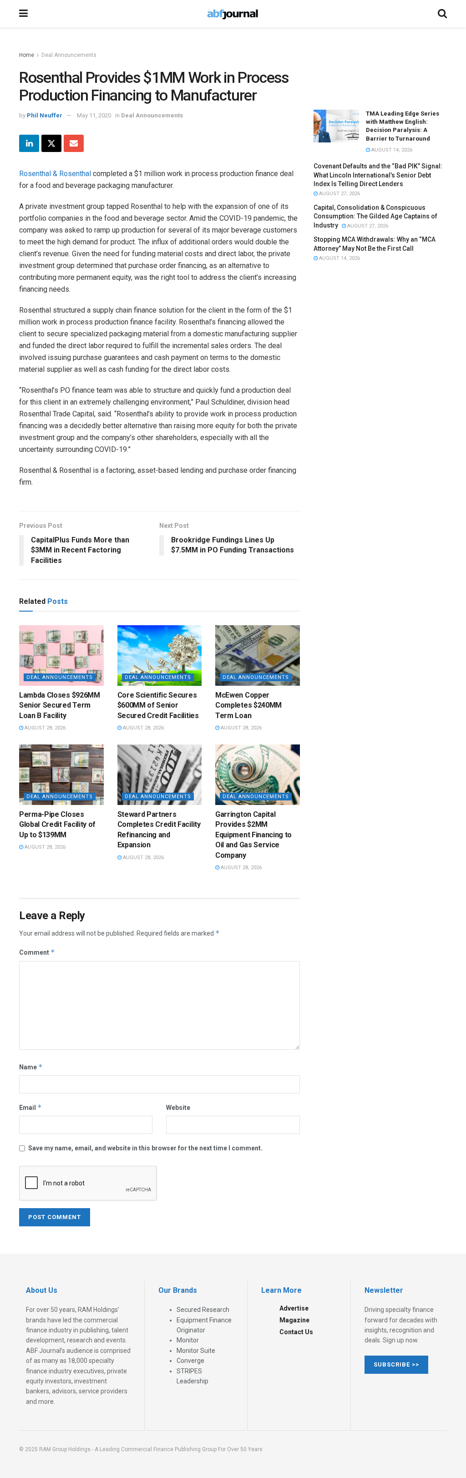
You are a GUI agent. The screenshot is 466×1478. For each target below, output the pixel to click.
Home (26, 55)
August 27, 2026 (339, 194)
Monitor (188, 1340)
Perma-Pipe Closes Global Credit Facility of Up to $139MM (57, 824)
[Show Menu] (23, 13)
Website (178, 1107)
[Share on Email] (74, 143)
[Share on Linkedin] (29, 143)
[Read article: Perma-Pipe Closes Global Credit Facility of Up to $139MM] (61, 774)
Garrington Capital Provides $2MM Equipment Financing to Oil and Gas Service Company (253, 835)
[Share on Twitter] (51, 143)
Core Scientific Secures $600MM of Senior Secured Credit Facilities (158, 705)
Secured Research (203, 1309)
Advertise (294, 1308)
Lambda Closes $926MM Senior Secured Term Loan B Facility (59, 705)
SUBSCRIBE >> (396, 1364)
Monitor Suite (196, 1350)
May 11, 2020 (94, 115)
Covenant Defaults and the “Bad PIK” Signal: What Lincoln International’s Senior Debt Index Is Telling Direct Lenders (378, 174)
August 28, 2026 (44, 728)
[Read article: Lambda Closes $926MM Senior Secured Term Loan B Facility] (61, 655)
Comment (37, 952)
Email (30, 1107)
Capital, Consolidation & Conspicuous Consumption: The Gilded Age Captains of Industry (375, 216)
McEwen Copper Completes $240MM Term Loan (248, 705)
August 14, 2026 (391, 150)
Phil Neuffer (44, 115)
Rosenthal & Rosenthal (55, 173)
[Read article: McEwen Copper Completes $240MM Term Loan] (257, 655)
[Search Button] (442, 13)
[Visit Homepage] (232, 14)
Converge (190, 1360)
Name (31, 1067)
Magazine (294, 1320)
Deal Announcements (68, 55)
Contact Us (296, 1332)
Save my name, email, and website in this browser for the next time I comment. (145, 1148)
